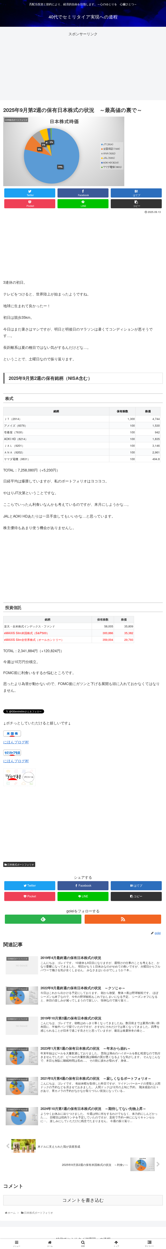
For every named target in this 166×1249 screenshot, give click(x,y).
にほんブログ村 (16, 741)
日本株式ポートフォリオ (20, 864)
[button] (154, 698)
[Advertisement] (83, 65)
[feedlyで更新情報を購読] (43, 919)
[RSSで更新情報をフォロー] (123, 919)
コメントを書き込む (83, 1200)
